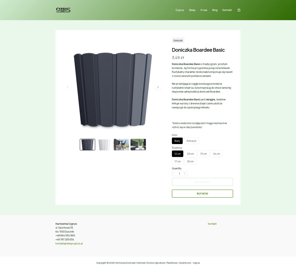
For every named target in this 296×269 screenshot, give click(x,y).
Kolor (175, 135)
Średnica (177, 147)
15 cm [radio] (203, 154)
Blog (215, 10)
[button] (238, 10)
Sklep (192, 10)
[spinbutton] (179, 173)
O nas (203, 10)
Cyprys (180, 10)
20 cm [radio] (190, 162)
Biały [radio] (177, 141)
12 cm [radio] (177, 154)
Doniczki (178, 40)
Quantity (176, 168)
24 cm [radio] (216, 154)
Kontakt (227, 10)
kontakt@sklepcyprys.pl (69, 243)
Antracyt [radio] (191, 141)
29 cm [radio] (190, 154)
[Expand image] (158, 42)
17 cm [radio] (177, 162)
